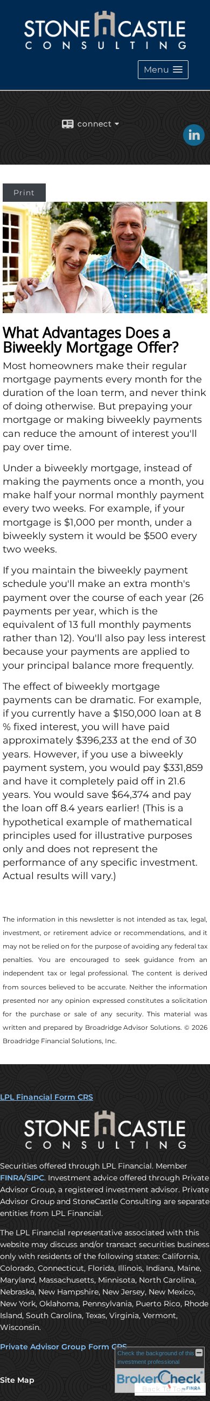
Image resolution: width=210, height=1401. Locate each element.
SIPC (35, 1178)
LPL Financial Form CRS (46, 1097)
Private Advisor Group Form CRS (63, 1347)
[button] (163, 69)
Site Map (17, 1380)
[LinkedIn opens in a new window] (194, 142)
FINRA (12, 1178)
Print (24, 192)
